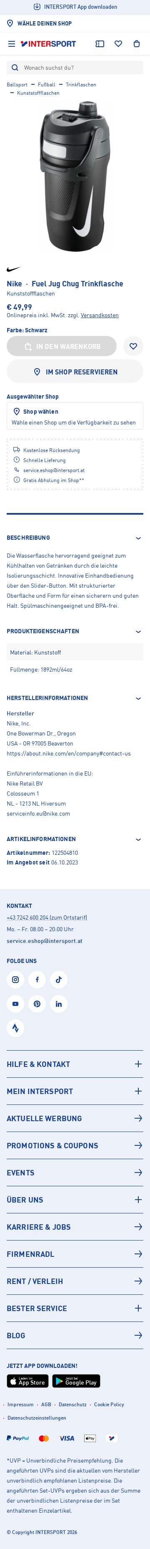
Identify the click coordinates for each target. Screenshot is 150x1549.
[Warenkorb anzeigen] (137, 44)
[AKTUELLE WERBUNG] (75, 1118)
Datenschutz (73, 1404)
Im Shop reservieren (82, 372)
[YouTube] (15, 1004)
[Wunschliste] (118, 44)
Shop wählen (40, 411)
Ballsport (17, 84)
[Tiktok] (59, 979)
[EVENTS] (75, 1172)
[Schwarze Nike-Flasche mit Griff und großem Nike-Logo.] (75, 176)
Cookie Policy (109, 1404)
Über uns (25, 1199)
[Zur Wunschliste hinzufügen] (133, 346)
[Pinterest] (37, 1004)
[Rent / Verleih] (75, 1281)
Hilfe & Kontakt (38, 1064)
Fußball (46, 84)
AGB (46, 1404)
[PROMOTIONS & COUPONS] (75, 1145)
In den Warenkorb (68, 346)
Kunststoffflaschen (38, 93)
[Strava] (15, 1028)
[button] (75, 538)
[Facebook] (37, 979)
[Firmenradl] (75, 1254)
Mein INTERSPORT (40, 1091)
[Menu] (12, 44)
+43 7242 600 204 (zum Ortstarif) (47, 917)
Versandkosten (100, 314)
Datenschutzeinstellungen (37, 1418)
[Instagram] (15, 979)
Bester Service (37, 1308)
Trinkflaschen (81, 84)
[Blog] (75, 1335)
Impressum (21, 1404)
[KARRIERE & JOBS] (75, 1226)
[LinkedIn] (59, 1004)
